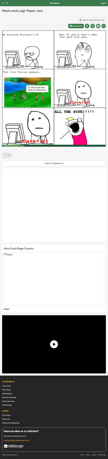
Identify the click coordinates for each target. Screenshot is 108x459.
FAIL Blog (6, 390)
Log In (103, 3)
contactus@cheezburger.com (17, 440)
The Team (6, 415)
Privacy (88, 455)
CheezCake (7, 405)
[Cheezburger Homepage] (54, 446)
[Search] (7, 3)
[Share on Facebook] (87, 26)
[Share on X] (92, 26)
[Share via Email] (103, 26)
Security (94, 455)
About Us (6, 419)
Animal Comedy (9, 397)
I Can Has (6, 386)
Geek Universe (8, 401)
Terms (82, 455)
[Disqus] (54, 206)
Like (8, 155)
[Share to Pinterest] (98, 26)
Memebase (55, 3)
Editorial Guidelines (10, 423)
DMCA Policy (102, 455)
